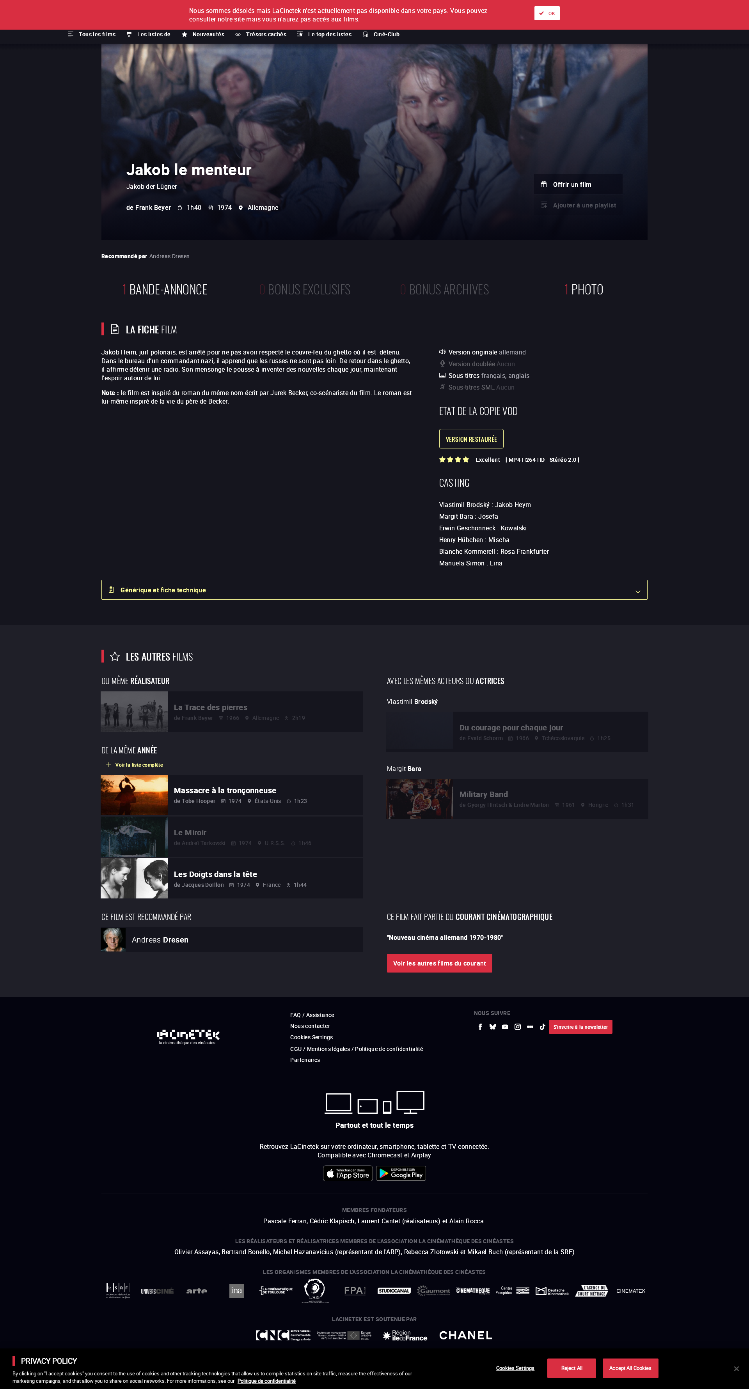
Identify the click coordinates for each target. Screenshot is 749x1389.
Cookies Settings (515, 1367)
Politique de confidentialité (267, 1380)
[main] (374, 1368)
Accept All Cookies (630, 1367)
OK (551, 13)
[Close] (736, 1368)
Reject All (571, 1367)
